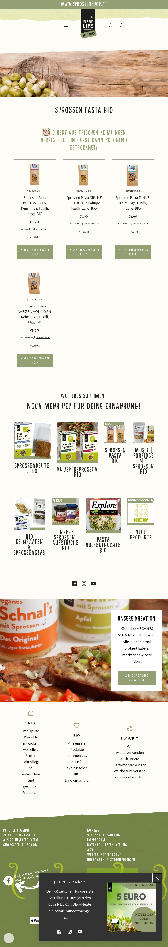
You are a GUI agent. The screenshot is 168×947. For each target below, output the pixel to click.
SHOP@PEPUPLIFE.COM (20, 844)
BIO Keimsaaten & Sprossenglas (29, 544)
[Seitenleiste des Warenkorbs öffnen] (122, 25)
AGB (90, 849)
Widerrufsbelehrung (104, 854)
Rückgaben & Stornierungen (111, 859)
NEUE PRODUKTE (141, 534)
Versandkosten (43, 229)
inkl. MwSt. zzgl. (28, 229)
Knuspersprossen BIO (77, 472)
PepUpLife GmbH (34, 190)
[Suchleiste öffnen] (111, 25)
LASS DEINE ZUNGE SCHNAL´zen (136, 678)
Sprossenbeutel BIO (32, 468)
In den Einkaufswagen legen (35, 252)
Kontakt (94, 830)
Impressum (96, 839)
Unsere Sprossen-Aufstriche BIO (65, 540)
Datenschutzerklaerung (107, 844)
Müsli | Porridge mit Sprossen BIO (143, 461)
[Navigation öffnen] (66, 25)
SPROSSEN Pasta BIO (115, 456)
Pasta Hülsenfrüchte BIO (103, 545)
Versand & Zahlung (103, 835)
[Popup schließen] (157, 877)
